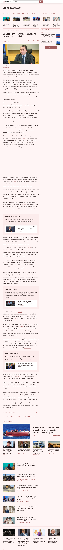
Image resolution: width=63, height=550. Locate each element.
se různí (29, 248)
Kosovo (16, 416)
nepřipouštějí (27, 348)
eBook (30, 40)
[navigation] (1, 2)
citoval (24, 138)
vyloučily (23, 204)
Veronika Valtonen (25, 501)
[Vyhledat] (41, 1)
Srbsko (20, 416)
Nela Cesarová (24, 490)
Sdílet (35, 40)
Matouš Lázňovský (25, 522)
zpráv (14, 319)
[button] (6, 19)
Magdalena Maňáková (26, 479)
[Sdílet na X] (38, 412)
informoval (19, 376)
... (59, 13)
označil (20, 312)
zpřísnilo (20, 327)
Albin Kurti (25, 416)
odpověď (18, 126)
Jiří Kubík (22, 467)
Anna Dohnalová (24, 511)
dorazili (15, 182)
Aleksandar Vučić (31, 416)
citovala (12, 277)
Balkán (12, 416)
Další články (50, 47)
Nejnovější (45, 29)
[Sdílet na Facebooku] (36, 412)
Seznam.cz (59, 1)
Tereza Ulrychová (7, 39)
